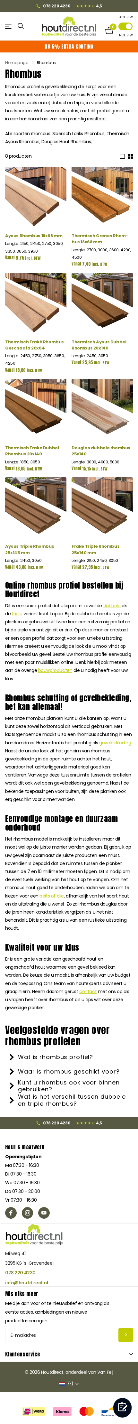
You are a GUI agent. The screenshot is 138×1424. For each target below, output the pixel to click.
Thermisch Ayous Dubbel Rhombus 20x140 (99, 345)
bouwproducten (55, 670)
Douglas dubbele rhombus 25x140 (101, 451)
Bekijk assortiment (9, 26)
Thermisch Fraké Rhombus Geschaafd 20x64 (34, 345)
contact (88, 991)
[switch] (125, 26)
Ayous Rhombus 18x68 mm (33, 236)
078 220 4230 (20, 1273)
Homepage (17, 63)
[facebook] (11, 1213)
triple (17, 613)
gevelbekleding (115, 743)
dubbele (112, 605)
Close (69, 1354)
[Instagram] (27, 1213)
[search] (21, 26)
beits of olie (51, 896)
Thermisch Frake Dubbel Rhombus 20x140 (32, 451)
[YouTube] (44, 1213)
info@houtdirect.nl (26, 1283)
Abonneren (125, 1335)
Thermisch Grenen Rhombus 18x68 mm (100, 239)
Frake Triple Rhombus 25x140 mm (95, 549)
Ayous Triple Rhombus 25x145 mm (29, 549)
